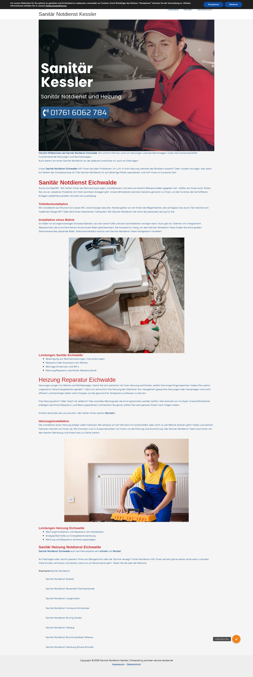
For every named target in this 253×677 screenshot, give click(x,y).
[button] (236, 639)
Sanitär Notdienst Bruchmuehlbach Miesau (69, 637)
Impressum (118, 664)
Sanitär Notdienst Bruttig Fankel (64, 618)
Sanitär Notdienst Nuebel (60, 579)
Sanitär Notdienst (60, 571)
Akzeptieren (213, 4)
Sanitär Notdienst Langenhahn (63, 598)
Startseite (173, 9)
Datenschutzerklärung (56, 5)
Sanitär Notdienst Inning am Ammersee (67, 608)
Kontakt (187, 9)
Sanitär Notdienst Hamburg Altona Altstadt (70, 647)
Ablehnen (233, 4)
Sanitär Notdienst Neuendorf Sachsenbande (70, 588)
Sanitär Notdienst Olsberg (60, 627)
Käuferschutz (204, 9)
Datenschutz (134, 664)
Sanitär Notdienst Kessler (67, 14)
